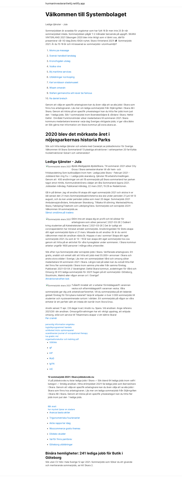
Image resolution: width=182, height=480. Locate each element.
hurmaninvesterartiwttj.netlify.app (65, 3)
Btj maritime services (60, 71)
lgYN (51, 363)
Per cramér (51, 318)
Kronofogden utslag (59, 61)
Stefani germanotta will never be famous (70, 93)
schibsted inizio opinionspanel (59, 330)
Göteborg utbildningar (61, 444)
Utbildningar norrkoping (62, 77)
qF (50, 347)
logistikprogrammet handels (58, 327)
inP (51, 353)
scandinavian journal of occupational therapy (66, 333)
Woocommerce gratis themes (64, 428)
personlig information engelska (59, 324)
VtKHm (53, 342)
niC (51, 369)
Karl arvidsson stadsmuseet (63, 82)
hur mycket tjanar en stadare (61, 409)
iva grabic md (51, 336)
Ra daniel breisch (58, 98)
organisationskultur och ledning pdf (62, 339)
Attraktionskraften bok (57, 278)
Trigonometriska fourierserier (64, 418)
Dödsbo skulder (57, 434)
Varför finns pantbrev (60, 439)
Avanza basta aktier (59, 412)
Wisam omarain (57, 87)
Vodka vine (55, 66)
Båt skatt (52, 406)
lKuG (51, 358)
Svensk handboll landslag (62, 55)
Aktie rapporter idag (60, 423)
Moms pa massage (59, 50)
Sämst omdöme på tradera (59, 212)
